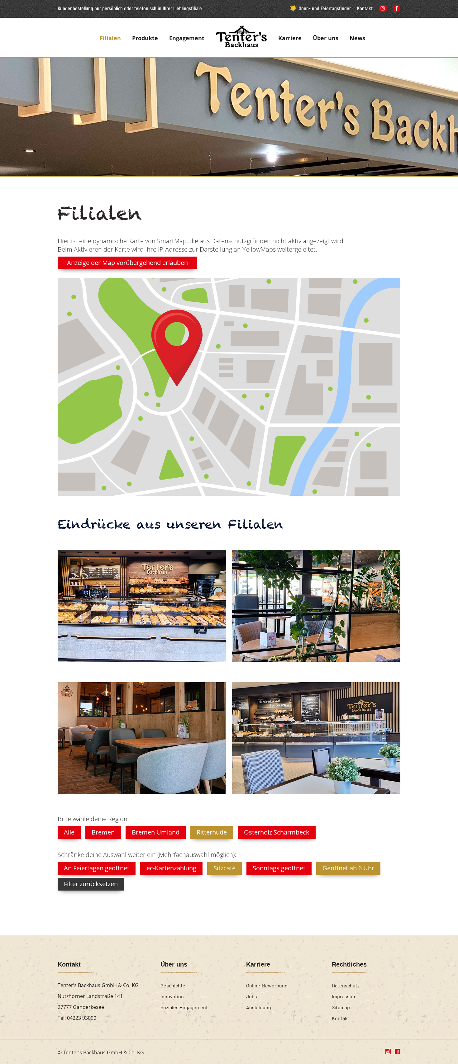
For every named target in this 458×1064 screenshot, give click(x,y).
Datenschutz (346, 985)
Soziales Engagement (184, 1007)
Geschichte (172, 985)
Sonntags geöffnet (279, 868)
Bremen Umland (155, 832)
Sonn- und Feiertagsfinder (325, 8)
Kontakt (365, 8)
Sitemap (341, 1007)
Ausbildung (258, 1007)
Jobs (251, 996)
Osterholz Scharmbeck (276, 832)
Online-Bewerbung (267, 985)
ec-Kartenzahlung (171, 868)
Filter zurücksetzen (91, 884)
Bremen (103, 832)
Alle (69, 832)
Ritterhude (212, 832)
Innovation (172, 996)
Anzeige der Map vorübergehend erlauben (127, 262)
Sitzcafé (224, 868)
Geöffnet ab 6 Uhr (348, 868)
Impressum (344, 996)
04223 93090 (81, 1017)
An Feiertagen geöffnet (96, 868)
